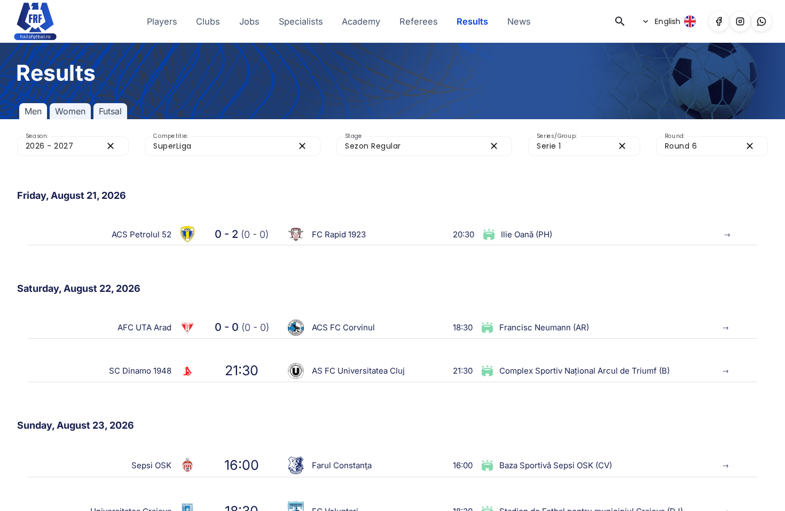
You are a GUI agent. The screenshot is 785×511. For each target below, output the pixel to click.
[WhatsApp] (761, 21)
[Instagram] (740, 21)
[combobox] (63, 146)
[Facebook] (718, 21)
